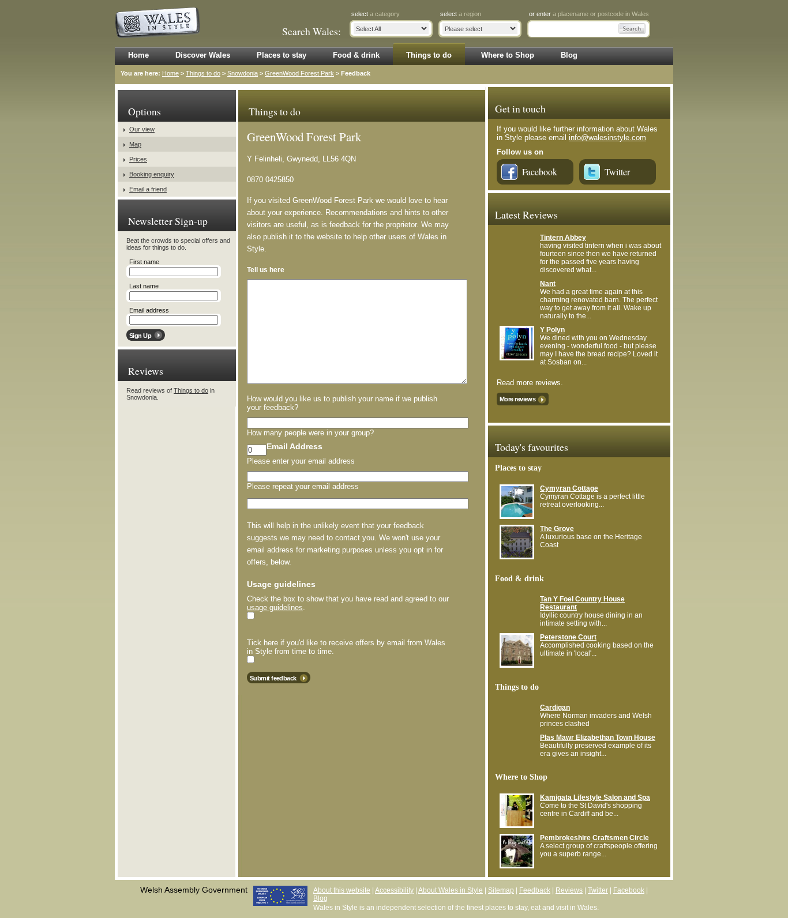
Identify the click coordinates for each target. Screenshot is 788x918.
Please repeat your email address (303, 486)
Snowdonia (242, 73)
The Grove (557, 529)
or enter (589, 13)
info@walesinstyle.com (607, 137)
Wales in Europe (280, 896)
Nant (548, 284)
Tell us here (265, 269)
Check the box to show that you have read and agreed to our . (348, 603)
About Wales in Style (450, 890)
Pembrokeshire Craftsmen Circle (594, 838)
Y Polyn (552, 330)
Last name (144, 286)
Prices (138, 159)
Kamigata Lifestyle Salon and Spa (595, 797)
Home (170, 73)
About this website (341, 890)
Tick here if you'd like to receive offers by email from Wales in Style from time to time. (346, 647)
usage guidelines (275, 607)
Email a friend (148, 189)
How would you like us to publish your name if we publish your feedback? (342, 403)
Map (135, 144)
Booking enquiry (151, 174)
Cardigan (555, 707)
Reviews (569, 890)
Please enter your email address (301, 461)
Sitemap (501, 890)
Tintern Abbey (563, 238)
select (375, 13)
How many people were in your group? (310, 432)
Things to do (203, 73)
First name (144, 261)
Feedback (534, 890)
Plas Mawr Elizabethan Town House (597, 737)
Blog (320, 898)
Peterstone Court (568, 637)
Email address (149, 310)
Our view (142, 129)
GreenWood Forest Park (299, 73)
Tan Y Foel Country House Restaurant (582, 603)
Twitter (617, 171)
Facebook (539, 171)
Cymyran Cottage (569, 488)
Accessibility (394, 890)
